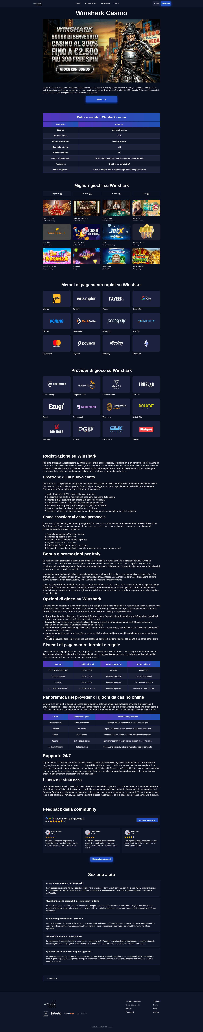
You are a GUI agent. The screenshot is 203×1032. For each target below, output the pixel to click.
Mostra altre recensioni (101, 859)
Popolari (55, 194)
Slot (144, 194)
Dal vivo (85, 194)
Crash (114, 194)
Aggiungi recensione (147, 820)
